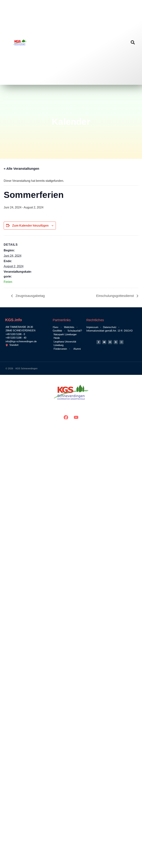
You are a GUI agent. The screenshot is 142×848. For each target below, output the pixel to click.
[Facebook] (66, 417)
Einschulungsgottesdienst (115, 296)
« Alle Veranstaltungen (21, 168)
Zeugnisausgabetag (30, 296)
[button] (132, 42)
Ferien (8, 281)
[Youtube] (104, 342)
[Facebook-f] (99, 342)
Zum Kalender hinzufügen (30, 225)
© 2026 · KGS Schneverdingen (22, 368)
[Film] (110, 342)
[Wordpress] (116, 342)
